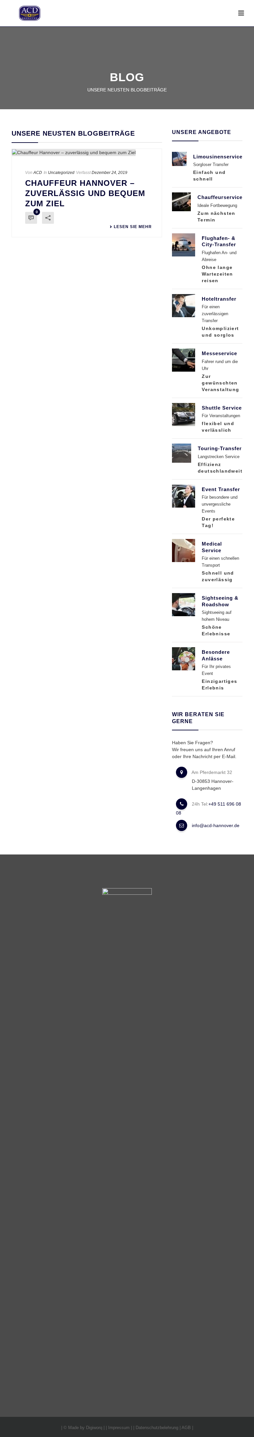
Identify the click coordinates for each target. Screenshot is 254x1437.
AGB (186, 1427)
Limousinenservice (217, 156)
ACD (37, 172)
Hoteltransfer (219, 299)
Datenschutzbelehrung (157, 1427)
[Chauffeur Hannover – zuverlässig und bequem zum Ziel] (87, 152)
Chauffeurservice (219, 197)
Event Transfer (221, 489)
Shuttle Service (222, 408)
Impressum (119, 1427)
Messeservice (219, 353)
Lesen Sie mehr (133, 227)
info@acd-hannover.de (215, 825)
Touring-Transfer (220, 448)
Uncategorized (61, 172)
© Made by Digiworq (83, 1427)
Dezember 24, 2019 (109, 172)
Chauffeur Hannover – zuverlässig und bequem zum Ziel (85, 193)
